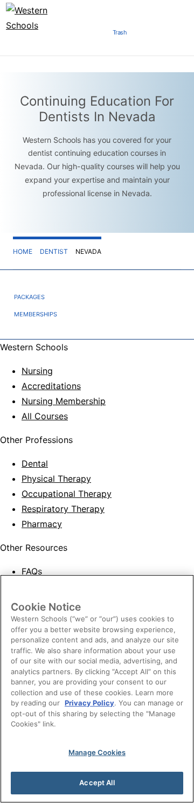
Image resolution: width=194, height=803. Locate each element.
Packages (29, 297)
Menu (91, 35)
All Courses (45, 416)
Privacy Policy (89, 702)
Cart (148, 35)
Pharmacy (42, 523)
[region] (97, 688)
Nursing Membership (64, 401)
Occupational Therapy (67, 493)
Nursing (37, 370)
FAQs (32, 571)
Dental (35, 463)
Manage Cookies (97, 752)
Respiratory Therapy (63, 508)
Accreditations (51, 385)
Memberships (35, 314)
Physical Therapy (56, 478)
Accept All (96, 782)
